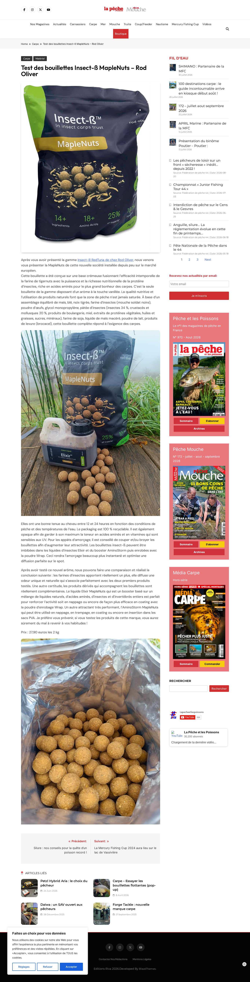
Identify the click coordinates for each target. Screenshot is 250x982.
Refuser (47, 966)
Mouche (114, 24)
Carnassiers (77, 24)
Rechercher (180, 681)
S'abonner (212, 420)
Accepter (71, 966)
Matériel (40, 58)
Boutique (121, 34)
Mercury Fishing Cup (185, 24)
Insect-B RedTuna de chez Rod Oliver (105, 260)
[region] (47, 951)
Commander (212, 663)
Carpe (93, 24)
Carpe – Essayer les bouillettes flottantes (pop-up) (134, 885)
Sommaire (186, 420)
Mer (103, 24)
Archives (199, 428)
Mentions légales (142, 959)
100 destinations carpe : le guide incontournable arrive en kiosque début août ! (202, 88)
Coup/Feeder (143, 24)
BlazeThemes (147, 968)
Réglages (24, 966)
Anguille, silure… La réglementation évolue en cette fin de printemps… (199, 229)
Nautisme (162, 24)
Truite (127, 24)
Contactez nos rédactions (113, 959)
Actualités (59, 24)
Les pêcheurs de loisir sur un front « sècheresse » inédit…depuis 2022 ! (196, 164)
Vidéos (206, 24)
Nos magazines (39, 24)
